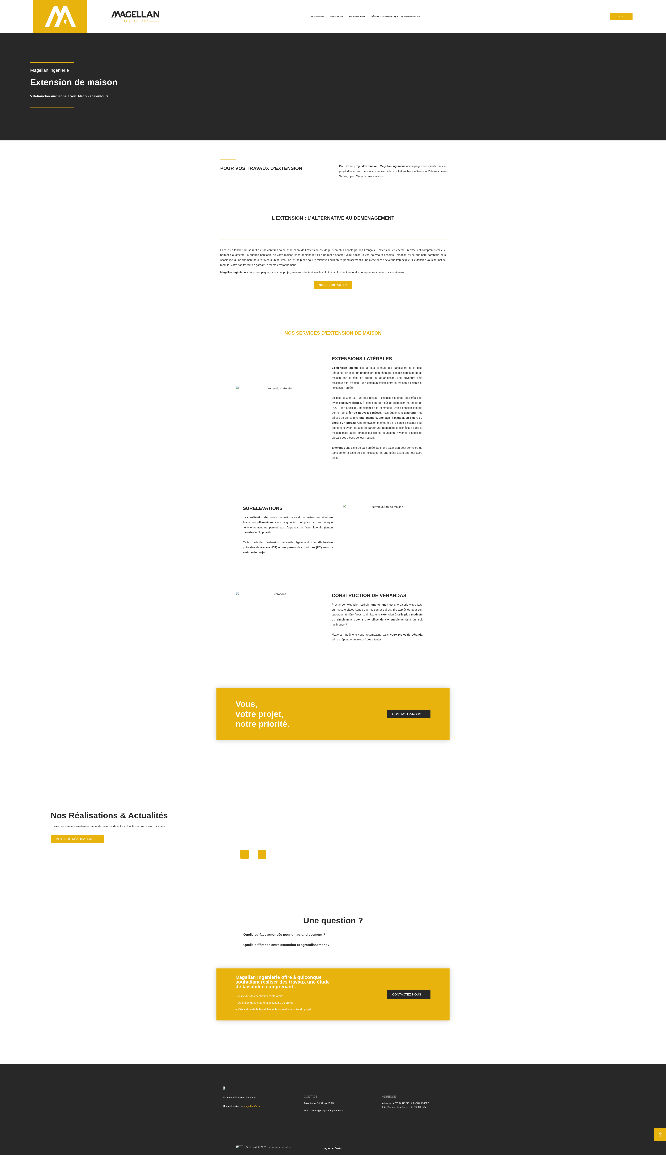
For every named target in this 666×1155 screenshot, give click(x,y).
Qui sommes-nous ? (411, 16)
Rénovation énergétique (385, 16)
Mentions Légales (279, 1147)
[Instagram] (244, 854)
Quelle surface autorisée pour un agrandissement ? (284, 934)
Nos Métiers (317, 16)
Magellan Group (252, 1106)
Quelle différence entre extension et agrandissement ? (286, 945)
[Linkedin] (262, 854)
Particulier (336, 16)
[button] (77, 839)
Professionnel (357, 16)
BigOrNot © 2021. (256, 1147)
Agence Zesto (333, 1148)
